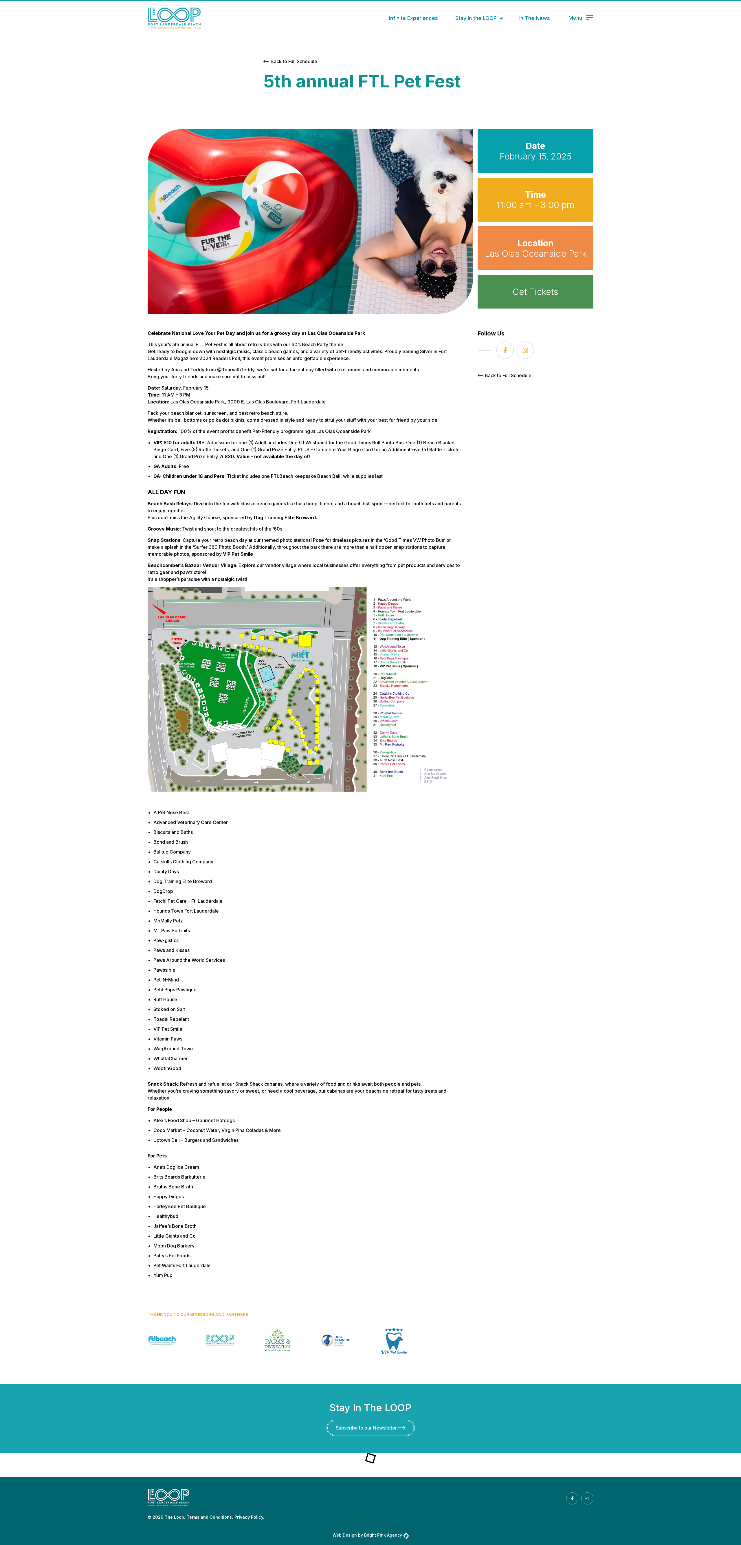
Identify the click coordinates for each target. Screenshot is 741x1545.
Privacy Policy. (249, 1517)
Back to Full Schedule (294, 61)
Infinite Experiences (413, 18)
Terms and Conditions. (210, 1517)
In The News (534, 18)
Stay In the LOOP (476, 18)
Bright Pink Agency (383, 1535)
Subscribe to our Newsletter (367, 1428)
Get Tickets (535, 292)
